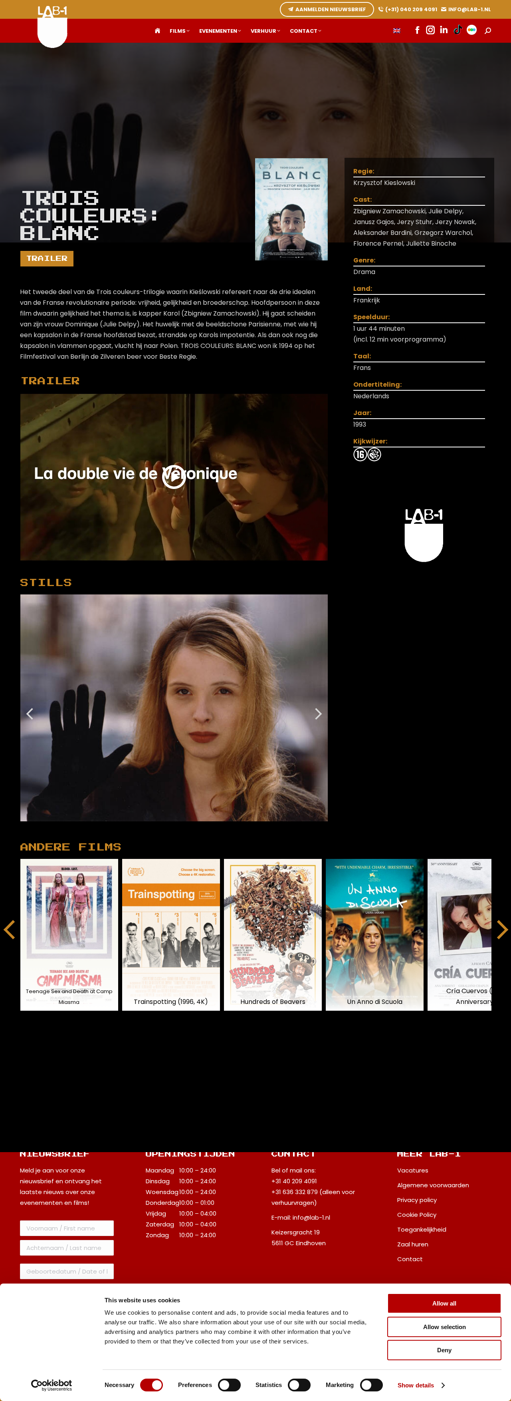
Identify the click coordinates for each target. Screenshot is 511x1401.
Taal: (362, 356)
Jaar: (362, 412)
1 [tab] (170, 827)
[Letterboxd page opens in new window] (472, 31)
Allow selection (444, 1326)
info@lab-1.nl (311, 1217)
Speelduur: (371, 317)
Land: (362, 288)
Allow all (444, 1303)
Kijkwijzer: (370, 441)
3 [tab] (194, 827)
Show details (416, 1385)
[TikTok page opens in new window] (458, 31)
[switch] (229, 1385)
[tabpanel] (174, 707)
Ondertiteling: (377, 384)
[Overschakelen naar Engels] (396, 31)
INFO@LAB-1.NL (469, 9)
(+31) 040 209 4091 (411, 9)
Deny (444, 1350)
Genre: (364, 260)
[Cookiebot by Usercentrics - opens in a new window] (52, 1385)
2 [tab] (182, 827)
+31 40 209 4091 (294, 1181)
